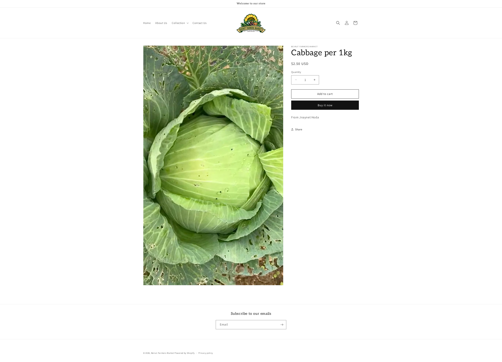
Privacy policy (205, 353)
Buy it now (325, 105)
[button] (179, 23)
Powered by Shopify (185, 353)
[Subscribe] (281, 324)
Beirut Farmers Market (162, 353)
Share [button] (298, 129)
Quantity (296, 72)
